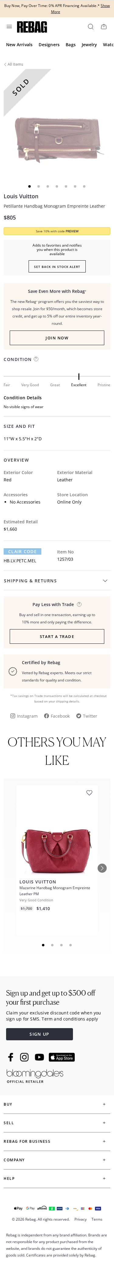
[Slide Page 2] (53, 945)
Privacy (80, 1219)
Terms (97, 1219)
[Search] (90, 26)
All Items (15, 64)
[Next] (102, 868)
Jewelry (89, 44)
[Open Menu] (9, 26)
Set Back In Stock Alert (57, 267)
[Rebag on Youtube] (40, 1057)
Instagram (27, 716)
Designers (49, 44)
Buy (8, 1104)
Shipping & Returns (30, 581)
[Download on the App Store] (62, 1057)
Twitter (90, 716)
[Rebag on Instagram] (24, 1057)
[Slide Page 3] (62, 945)
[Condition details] (36, 359)
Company (14, 1160)
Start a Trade (57, 636)
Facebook (60, 716)
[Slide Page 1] (43, 945)
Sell (9, 1122)
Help (9, 1178)
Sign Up (39, 1034)
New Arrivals (19, 44)
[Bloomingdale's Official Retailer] (35, 1075)
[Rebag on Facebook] (11, 1057)
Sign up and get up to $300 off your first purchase (50, 998)
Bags (71, 44)
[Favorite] (89, 793)
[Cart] (104, 26)
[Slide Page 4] (71, 945)
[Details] (79, 604)
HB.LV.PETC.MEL (20, 560)
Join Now (57, 338)
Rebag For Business (27, 1141)
